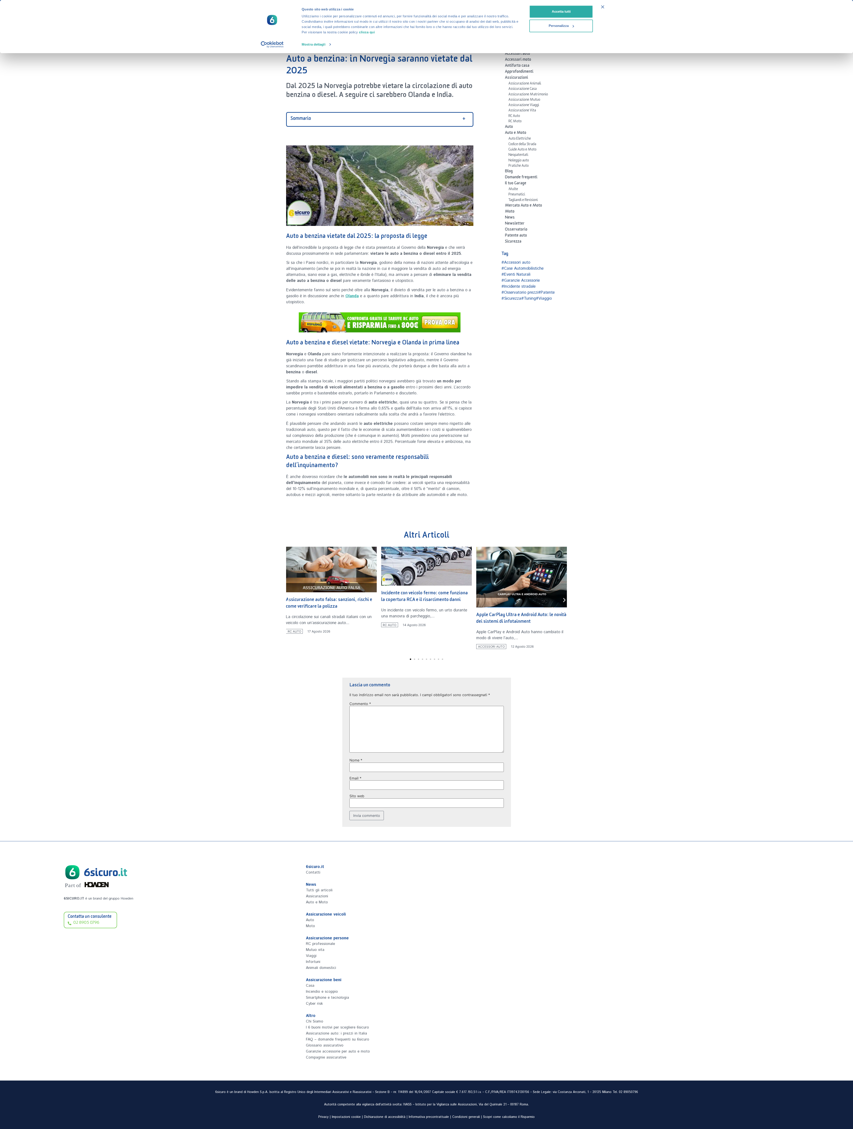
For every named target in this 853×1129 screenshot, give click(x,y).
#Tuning (528, 298)
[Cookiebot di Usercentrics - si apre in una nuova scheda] (272, 44)
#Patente (546, 292)
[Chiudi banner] (602, 6)
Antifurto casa (517, 66)
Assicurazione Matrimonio (528, 95)
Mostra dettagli (313, 44)
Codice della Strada (522, 145)
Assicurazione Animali (524, 84)
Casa (310, 985)
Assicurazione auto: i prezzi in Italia (336, 1033)
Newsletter (514, 224)
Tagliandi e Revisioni (523, 200)
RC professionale (320, 943)
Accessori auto (517, 54)
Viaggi (311, 955)
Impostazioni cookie (346, 1117)
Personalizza (559, 26)
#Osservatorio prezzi (519, 292)
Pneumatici (516, 195)
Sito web (356, 796)
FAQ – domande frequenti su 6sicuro (337, 1039)
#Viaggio (544, 298)
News (510, 218)
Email (355, 778)
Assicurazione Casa (522, 89)
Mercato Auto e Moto (523, 206)
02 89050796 (628, 1092)
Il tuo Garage (515, 184)
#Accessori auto (515, 262)
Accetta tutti (561, 11)
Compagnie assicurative (326, 1057)
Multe (513, 189)
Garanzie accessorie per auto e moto (338, 1051)
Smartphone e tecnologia (327, 997)
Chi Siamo (314, 1021)
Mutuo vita (315, 949)
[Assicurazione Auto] (379, 322)
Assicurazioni (516, 78)
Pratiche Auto (518, 166)
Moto (509, 212)
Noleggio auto (518, 161)
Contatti (313, 872)
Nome (355, 760)
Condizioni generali (466, 1117)
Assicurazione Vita (522, 111)
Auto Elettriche (519, 139)
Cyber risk (314, 1003)
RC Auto (514, 116)
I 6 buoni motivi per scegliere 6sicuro (337, 1027)
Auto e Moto (515, 133)
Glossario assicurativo (324, 1045)
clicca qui (367, 32)
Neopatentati (518, 155)
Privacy (323, 1117)
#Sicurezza (511, 298)
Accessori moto (518, 60)
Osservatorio (516, 230)
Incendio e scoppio (322, 991)
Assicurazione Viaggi (523, 105)
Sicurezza (513, 242)
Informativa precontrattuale (429, 1117)
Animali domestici (321, 967)
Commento (360, 703)
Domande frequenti (521, 178)
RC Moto (515, 122)
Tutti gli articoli (319, 890)
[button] (289, 600)
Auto (509, 127)
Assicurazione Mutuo (524, 100)
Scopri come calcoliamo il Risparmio (509, 1117)
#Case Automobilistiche (522, 268)
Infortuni (313, 961)
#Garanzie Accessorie (520, 280)
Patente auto (516, 236)
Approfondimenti (519, 72)
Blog (509, 172)
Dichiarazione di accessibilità (384, 1117)
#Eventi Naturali (515, 274)
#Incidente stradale (518, 286)
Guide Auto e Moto (522, 150)
